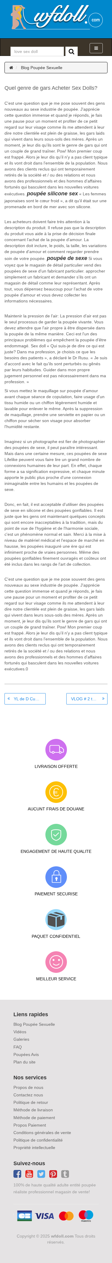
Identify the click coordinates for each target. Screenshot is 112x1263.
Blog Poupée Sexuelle (41, 67)
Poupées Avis (26, 1054)
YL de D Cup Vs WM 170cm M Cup (30, 698)
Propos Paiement (29, 1125)
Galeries (21, 1039)
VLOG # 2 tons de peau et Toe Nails (89, 698)
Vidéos (19, 1031)
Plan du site (24, 1062)
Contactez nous (28, 1094)
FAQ (17, 1047)
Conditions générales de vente (42, 1132)
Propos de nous (28, 1087)
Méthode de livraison (33, 1109)
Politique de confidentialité (38, 1140)
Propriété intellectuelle (34, 1147)
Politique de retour (30, 1102)
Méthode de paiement (34, 1117)
